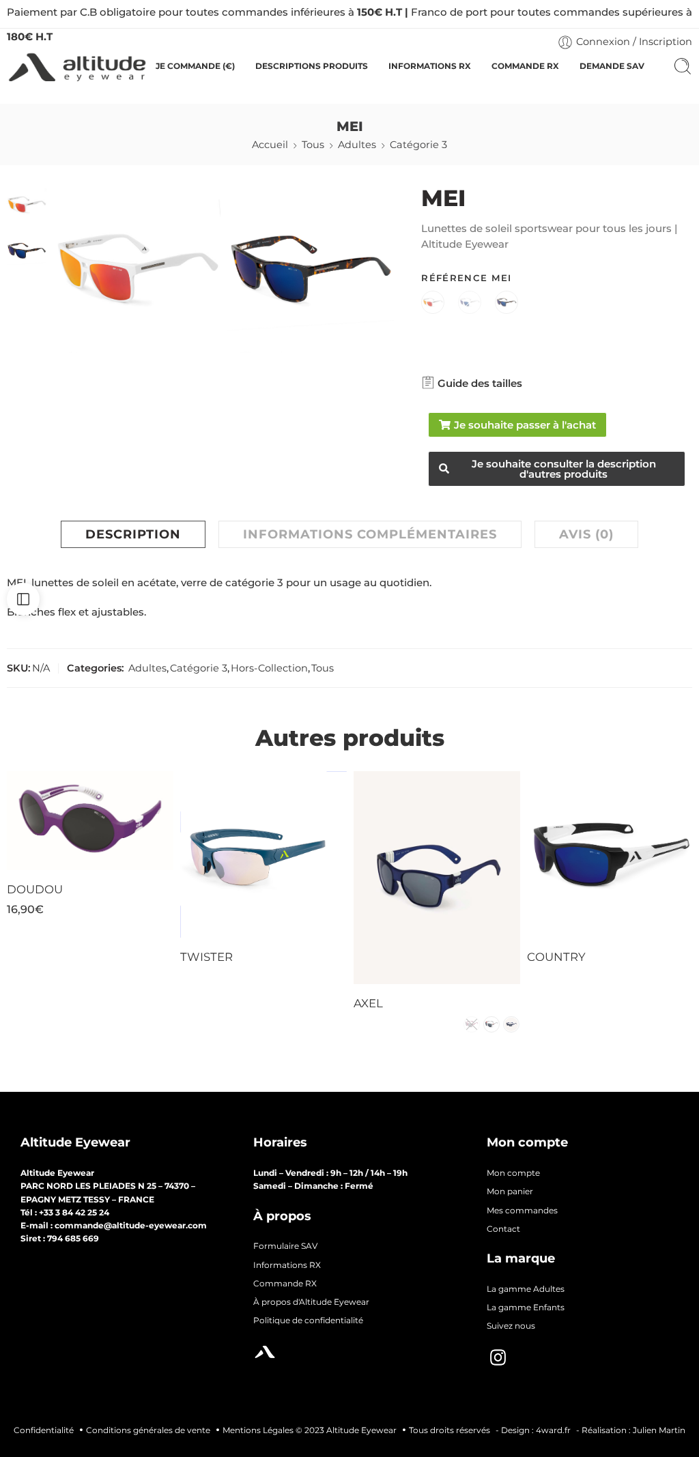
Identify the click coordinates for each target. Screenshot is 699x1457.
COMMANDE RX (525, 66)
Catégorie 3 (418, 145)
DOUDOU (35, 889)
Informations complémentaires (370, 534)
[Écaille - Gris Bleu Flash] (506, 304)
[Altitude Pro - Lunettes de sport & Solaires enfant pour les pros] (77, 66)
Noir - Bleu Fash (233, 853)
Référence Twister (219, 834)
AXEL (368, 1003)
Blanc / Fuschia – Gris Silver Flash (580, 859)
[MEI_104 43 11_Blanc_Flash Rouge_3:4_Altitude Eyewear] (26, 204)
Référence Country (567, 834)
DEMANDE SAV (612, 66)
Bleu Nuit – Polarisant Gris (580, 926)
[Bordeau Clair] (471, 1024)
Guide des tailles (478, 383)
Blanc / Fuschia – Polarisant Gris (579, 893)
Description (133, 534)
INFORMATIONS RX (429, 66)
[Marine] (511, 1024)
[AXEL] (437, 877)
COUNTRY (556, 957)
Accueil (270, 145)
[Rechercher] (682, 66)
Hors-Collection (269, 668)
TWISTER (206, 957)
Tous (313, 145)
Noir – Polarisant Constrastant (233, 913)
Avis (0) (586, 534)
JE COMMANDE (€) (195, 66)
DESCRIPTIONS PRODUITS (311, 66)
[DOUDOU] (90, 820)
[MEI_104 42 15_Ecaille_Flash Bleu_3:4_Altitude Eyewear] (311, 269)
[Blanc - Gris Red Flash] (432, 304)
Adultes (357, 145)
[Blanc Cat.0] (469, 304)
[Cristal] (491, 1024)
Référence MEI (466, 277)
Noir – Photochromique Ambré (233, 880)
